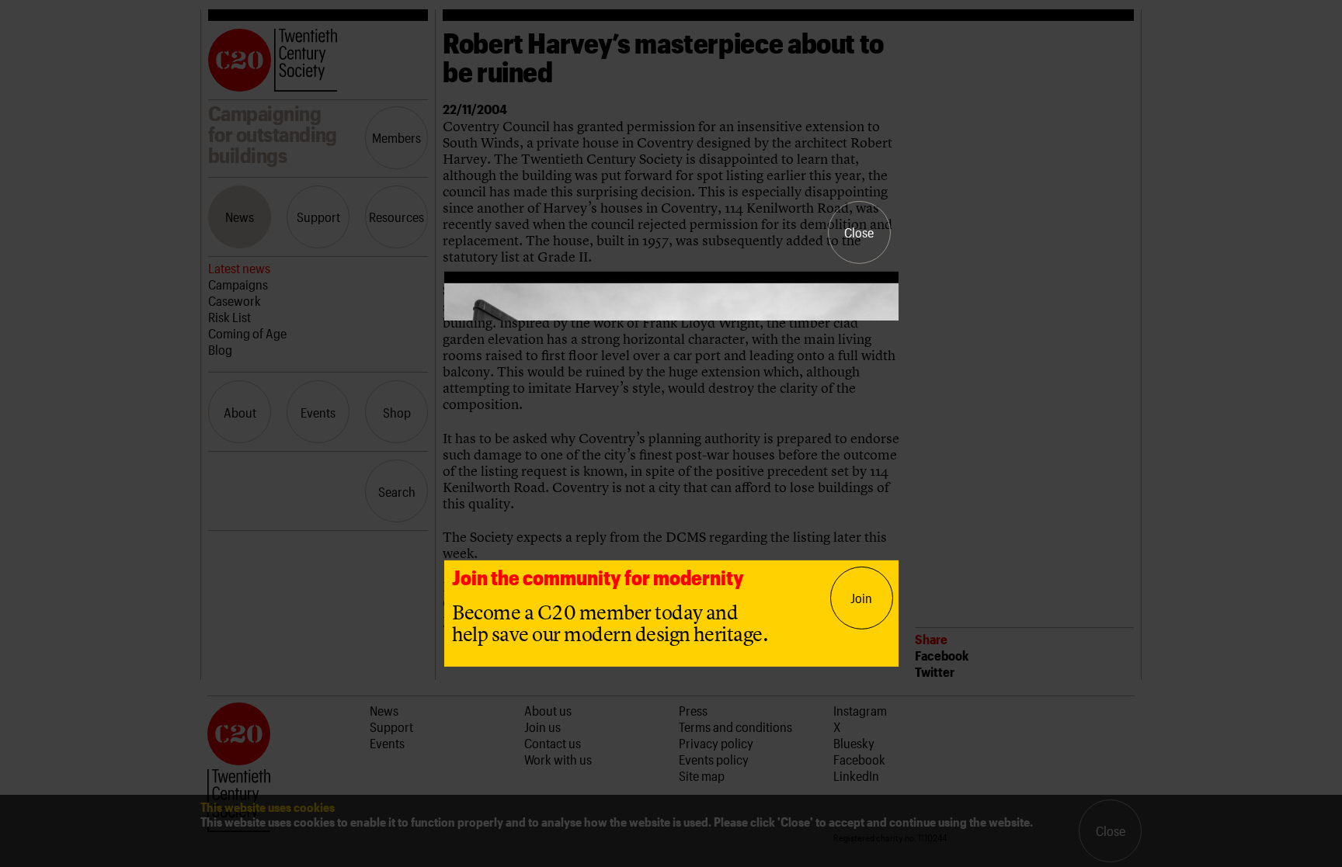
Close (859, 232)
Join (861, 597)
